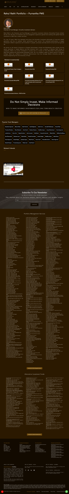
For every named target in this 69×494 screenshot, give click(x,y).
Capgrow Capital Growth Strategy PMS (12, 301)
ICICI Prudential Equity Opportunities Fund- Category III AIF (34, 397)
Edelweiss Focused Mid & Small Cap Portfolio (13, 335)
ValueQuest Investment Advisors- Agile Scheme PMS (54, 344)
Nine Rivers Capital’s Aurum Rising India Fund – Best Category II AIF (34, 416)
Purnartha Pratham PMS (51, 69)
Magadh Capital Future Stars (30, 271)
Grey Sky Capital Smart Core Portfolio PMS (33, 228)
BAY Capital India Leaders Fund (11, 414)
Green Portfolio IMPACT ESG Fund (31, 223)
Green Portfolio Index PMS (30, 224)
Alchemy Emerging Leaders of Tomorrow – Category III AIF (14, 393)
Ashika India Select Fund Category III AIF (12, 408)
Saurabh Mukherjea (49, 126)
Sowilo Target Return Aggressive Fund (52, 287)
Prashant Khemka (9, 130)
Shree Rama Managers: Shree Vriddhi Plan (52, 276)
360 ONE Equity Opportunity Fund (11, 380)
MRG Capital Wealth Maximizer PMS (31, 316)
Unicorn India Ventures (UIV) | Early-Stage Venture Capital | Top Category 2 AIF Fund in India (54, 411)
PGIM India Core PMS (29, 348)
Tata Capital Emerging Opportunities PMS (52, 302)
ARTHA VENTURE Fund (9, 406)
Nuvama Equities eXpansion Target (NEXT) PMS (33, 339)
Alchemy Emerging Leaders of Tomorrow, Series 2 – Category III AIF (14, 395)
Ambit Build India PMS (9, 261)
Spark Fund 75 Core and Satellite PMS (52, 288)
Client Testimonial (7, 450)
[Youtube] (34, 470)
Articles (21, 444)
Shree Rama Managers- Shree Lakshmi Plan (53, 275)
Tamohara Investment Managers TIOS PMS (52, 300)
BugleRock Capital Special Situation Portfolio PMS (14, 295)
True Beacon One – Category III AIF (51, 409)
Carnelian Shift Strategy (10, 309)
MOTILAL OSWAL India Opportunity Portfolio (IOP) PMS (34, 308)
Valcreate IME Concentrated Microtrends (52, 335)
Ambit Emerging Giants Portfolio (11, 264)
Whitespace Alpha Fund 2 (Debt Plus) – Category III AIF (54, 427)
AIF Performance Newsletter (25, 447)
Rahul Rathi (23, 136)
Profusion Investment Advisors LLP (51, 227)
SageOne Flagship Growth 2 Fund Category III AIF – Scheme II (54, 387)
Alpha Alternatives (9, 259)
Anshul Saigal (40, 136)
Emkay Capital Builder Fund (10, 341)
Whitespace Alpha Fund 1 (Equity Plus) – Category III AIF (54, 426)
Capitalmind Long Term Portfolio (11, 302)
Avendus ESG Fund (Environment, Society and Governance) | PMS (13, 283)
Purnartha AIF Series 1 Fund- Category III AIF (33, 424)
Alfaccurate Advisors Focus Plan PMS (12, 256)
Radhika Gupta (41, 130)
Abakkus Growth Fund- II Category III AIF (12, 389)
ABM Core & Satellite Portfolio (11, 226)
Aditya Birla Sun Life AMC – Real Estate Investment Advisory (14, 239)
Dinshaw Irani (17, 136)
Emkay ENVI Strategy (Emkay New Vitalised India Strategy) (13, 343)
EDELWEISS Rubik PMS (9, 337)
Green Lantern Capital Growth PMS (31, 220)
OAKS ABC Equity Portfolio (30, 340)
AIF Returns (37, 447)
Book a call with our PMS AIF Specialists (34, 113)
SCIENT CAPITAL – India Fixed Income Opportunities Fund (54, 394)
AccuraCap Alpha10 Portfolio (10, 228)
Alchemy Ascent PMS (9, 248)
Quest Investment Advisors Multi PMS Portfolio (53, 245)
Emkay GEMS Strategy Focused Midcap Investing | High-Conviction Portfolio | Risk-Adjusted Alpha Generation (14, 345)
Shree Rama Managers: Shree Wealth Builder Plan (54, 277)
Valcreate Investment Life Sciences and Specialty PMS (54, 338)
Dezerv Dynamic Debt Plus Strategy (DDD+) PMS (14, 328)
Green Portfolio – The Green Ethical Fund (32, 221)
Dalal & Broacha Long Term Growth (11, 327)
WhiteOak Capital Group (50, 356)
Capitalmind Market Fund (10, 303)
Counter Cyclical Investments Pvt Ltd (12, 325)
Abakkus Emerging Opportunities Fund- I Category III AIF (14, 387)
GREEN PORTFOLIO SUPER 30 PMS (31, 227)
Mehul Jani (25, 142)
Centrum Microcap (9, 317)
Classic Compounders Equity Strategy (12, 321)
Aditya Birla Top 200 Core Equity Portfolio (12, 242)
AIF (14, 6)
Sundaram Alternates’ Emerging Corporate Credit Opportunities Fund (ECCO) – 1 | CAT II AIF (54, 399)
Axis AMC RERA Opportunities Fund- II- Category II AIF (14, 413)
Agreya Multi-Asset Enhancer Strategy (12, 244)
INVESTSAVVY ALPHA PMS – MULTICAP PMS (33, 251)
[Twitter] (28, 470)
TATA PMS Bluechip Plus (50, 306)
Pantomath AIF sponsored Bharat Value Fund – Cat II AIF (33, 421)
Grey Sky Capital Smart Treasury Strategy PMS (33, 229)
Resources (33, 6)
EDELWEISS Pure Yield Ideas (10, 336)
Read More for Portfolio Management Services (34, 368)
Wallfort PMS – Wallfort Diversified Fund (52, 349)
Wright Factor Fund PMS (50, 359)
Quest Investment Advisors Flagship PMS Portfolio (54, 244)
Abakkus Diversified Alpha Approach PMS (12, 222)
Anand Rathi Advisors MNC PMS (11, 270)
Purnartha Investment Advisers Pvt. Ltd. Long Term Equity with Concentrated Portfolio (54, 232)
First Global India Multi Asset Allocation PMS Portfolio (14, 354)
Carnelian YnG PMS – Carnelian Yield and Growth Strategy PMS (14, 311)
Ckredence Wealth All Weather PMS (12, 320)
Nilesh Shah (52, 133)
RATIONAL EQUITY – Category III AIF (52, 380)
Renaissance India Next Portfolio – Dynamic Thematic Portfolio (54, 250)
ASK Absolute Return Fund (10, 409)
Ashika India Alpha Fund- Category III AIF (12, 407)
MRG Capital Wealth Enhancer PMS (31, 315)
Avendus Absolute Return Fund (11, 411)
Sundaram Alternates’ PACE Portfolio (52, 294)
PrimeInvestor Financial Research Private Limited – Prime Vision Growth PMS (54, 223)
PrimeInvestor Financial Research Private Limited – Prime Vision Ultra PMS (54, 225)
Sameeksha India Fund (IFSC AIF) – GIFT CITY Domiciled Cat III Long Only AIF (53, 391)
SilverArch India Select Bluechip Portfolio (52, 280)
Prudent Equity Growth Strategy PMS (52, 229)
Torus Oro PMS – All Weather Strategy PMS (53, 313)
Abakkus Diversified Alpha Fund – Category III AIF (14, 385)
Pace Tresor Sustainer (29, 345)
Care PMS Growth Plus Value (10, 305)
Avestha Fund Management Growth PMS (12, 284)
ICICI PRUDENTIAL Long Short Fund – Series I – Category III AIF (33, 399)
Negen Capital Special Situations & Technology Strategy (33, 321)
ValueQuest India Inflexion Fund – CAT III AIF (53, 415)
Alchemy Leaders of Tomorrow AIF (11, 400)
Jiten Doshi (25, 130)
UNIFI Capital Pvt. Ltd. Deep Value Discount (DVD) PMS (54, 327)
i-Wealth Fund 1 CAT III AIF (30, 392)
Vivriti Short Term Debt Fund (50, 421)
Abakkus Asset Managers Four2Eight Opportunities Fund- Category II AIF (14, 384)
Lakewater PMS (28, 270)
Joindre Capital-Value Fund (30, 257)
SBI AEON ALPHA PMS (49, 270)
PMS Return (37, 446)
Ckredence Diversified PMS (10, 319)
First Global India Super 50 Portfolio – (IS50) (13, 355)
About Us (5, 445)
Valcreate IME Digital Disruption (51, 336)
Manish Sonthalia (32, 136)
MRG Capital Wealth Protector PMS (31, 317)
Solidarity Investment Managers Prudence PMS (53, 285)
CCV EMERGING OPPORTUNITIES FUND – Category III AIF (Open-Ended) (14, 420)
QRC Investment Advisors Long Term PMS (52, 243)
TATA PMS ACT (48, 304)
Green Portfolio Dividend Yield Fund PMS (32, 222)
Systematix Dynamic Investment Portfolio (52, 298)
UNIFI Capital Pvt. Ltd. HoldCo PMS (51, 329)
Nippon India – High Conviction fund (32, 327)
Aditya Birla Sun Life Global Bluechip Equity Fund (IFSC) (14, 241)
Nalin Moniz (56, 136)
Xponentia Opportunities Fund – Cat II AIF (52, 428)
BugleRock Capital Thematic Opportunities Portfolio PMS (14, 297)
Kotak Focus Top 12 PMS (30, 262)
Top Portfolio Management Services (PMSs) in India (40, 450)
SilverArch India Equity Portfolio (51, 278)
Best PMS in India (7, 447)
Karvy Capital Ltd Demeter (30, 259)
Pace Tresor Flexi (29, 341)
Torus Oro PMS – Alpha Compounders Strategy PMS (54, 314)
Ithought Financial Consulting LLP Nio (32, 252)
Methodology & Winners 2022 (56, 457)
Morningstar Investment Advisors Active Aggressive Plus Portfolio (34, 298)
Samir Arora (40, 126)
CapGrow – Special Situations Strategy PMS (13, 300)
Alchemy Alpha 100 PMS (10, 246)
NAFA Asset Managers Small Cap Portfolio (32, 319)
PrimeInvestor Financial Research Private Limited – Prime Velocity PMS (54, 219)
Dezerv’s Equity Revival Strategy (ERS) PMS (13, 329)
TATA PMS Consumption (50, 307)
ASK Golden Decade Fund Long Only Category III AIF (14, 410)
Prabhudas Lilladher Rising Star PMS (31, 357)
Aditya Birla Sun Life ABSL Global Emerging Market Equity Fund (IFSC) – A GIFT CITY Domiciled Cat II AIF (14, 391)
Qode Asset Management (50, 242)
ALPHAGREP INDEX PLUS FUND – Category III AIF (14, 401)
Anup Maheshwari (50, 130)
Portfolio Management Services (40, 444)
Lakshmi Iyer (8, 133)
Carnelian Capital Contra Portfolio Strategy (13, 308)
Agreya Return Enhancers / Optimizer (12, 245)
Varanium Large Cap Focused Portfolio (52, 346)
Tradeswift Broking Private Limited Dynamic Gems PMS (54, 315)
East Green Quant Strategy (10, 334)
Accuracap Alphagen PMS (10, 229)
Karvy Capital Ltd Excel (29, 260)
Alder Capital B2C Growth (10, 253)
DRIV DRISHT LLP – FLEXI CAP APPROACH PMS (13, 332)
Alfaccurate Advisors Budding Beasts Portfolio (13, 255)
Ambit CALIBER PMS (9, 262)
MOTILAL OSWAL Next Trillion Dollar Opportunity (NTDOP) (34, 313)
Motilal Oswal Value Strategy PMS (31, 314)
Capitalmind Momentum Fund (11, 304)
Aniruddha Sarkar (46, 139)
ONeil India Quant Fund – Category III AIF (32, 419)
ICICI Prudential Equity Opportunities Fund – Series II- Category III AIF (34, 396)
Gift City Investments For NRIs (40, 451)
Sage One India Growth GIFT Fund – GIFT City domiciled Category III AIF (53, 385)
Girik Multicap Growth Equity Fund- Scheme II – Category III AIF (33, 389)
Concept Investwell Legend (10, 323)
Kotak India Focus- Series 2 (30, 264)
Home (5, 444)
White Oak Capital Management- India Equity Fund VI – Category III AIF (54, 424)
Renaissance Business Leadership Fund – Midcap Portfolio (53, 247)
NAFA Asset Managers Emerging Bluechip (32, 318)
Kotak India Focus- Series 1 (30, 263)
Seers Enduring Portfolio (50, 272)
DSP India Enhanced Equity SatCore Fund (12, 426)
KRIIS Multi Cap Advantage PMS (31, 268)
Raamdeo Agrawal (9, 126)
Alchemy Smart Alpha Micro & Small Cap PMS (13, 252)
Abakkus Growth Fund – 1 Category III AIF (12, 388)
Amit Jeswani (29, 133)
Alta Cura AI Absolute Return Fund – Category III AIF (14, 403)
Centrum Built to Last (9, 312)
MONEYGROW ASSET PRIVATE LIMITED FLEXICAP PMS (35, 293)
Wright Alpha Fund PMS (50, 357)
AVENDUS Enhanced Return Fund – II (12, 412)
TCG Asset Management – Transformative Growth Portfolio (54, 310)
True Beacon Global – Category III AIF (52, 408)
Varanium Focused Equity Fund (51, 419)
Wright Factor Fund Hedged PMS (51, 358)
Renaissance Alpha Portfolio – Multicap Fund (53, 246)
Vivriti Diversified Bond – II (50, 420)
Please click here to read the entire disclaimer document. (12, 488)
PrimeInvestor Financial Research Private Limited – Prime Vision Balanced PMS (54, 221)
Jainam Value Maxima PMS (30, 256)
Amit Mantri (31, 142)
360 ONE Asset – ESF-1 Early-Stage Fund (12, 379)
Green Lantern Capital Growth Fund (31, 219)
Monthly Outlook (22, 451)
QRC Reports (22, 449)
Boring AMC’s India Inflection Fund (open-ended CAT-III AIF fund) (15, 416)
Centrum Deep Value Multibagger (11, 314)
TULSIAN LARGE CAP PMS (50, 318)
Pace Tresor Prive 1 (29, 343)
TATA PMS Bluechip (49, 305)
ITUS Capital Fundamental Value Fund (32, 255)
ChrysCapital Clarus (9, 318)
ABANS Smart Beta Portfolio (10, 225)
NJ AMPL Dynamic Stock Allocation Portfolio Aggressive (33, 332)
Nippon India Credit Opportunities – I (32, 418)
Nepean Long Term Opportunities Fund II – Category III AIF (34, 414)
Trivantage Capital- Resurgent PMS (51, 317)
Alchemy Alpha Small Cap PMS (11, 247)
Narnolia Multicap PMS (29, 320)
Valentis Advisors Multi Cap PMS (51, 339)
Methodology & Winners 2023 (56, 454)
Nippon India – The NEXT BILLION (31, 417)
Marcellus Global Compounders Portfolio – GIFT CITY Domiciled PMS (34, 276)
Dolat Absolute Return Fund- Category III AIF (13, 425)
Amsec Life (8, 268)
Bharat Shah (17, 126)
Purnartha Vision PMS (30, 69)
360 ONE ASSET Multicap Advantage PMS (12, 218)
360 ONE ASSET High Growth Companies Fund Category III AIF (13, 378)
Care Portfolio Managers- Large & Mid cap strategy (14, 306)
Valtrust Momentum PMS (50, 342)
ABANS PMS (8, 224)
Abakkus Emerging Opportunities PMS (12, 223)
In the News (6, 449)
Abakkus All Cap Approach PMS (11, 221)
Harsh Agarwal (59, 130)
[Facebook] (26, 470)
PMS (10, 6)
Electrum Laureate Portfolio (10, 339)
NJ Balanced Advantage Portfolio (31, 337)
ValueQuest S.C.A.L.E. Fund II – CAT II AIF (52, 416)
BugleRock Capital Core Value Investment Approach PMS (14, 294)
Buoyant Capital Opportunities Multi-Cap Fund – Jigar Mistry (14, 299)
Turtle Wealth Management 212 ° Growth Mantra (53, 320)
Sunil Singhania (33, 126)
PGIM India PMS (28, 349)
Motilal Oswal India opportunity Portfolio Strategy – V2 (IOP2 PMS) (34, 310)
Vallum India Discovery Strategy (51, 341)
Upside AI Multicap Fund (50, 333)
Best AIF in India (6, 446)
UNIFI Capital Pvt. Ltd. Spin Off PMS (51, 331)
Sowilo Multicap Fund (49, 286)
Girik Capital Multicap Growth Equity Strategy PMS (14, 357)
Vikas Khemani (18, 130)
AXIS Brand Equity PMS (10, 285)
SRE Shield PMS (48, 290)
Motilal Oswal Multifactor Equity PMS (32, 311)
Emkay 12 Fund (8, 340)
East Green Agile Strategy (10, 333)
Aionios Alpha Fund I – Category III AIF (12, 392)
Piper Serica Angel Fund (30, 422)
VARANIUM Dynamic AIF (50, 418)
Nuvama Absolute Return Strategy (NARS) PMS (33, 338)
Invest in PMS (6, 448)
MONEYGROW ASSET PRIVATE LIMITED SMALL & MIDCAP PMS (34, 294)
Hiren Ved (14, 133)
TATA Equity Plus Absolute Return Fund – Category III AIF (54, 407)
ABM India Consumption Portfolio (11, 227)
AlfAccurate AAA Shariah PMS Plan (11, 254)
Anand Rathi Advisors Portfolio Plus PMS (12, 271)
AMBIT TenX (8, 266)
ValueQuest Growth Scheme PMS (51, 343)
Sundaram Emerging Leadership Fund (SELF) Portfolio (54, 295)
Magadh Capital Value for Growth (31, 272)
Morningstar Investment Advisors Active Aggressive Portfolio (34, 300)
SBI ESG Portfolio (49, 271)
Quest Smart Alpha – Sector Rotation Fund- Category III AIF (54, 378)
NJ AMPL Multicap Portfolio (30, 336)
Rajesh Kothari (21, 133)
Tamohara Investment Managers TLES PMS (52, 301)
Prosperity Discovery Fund (50, 228)
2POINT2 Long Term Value (10, 217)
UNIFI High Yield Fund (49, 412)
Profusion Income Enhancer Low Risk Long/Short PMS (54, 226)
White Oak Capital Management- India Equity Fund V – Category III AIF (54, 422)
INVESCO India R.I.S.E (29, 250)
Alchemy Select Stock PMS (10, 250)
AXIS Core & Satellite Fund (10, 286)
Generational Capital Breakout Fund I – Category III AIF (34, 388)
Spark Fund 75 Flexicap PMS (50, 289)
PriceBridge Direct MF (29, 360)
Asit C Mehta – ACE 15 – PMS (10, 272)
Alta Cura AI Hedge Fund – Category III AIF (13, 404)
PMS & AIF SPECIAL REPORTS (25, 450)
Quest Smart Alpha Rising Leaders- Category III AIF (54, 379)
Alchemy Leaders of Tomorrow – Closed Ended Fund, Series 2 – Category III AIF (14, 399)
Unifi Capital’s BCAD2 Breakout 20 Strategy (53, 332)
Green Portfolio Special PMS (30, 226)
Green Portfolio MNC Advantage (31, 225)
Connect (57, 6)
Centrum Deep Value (9, 313)
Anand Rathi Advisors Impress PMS (11, 269)
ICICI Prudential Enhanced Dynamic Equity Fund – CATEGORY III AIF (34, 394)
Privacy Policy (53, 491)
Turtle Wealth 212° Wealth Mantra (51, 319)
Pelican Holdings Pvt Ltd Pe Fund (31, 346)
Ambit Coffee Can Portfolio (10, 263)
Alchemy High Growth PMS (10, 249)
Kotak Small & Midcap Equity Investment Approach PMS (34, 267)
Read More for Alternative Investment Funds (34, 434)
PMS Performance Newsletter (25, 446)
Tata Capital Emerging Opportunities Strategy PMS (54, 303)
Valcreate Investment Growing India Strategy (53, 337)
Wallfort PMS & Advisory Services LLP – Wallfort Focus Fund (54, 348)
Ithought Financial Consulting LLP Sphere (32, 253)
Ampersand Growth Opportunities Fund (12, 405)
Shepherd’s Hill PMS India (50, 274)
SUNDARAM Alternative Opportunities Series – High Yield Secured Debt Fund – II (54, 400)
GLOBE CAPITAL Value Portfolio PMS (32, 217)
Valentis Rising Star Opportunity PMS (52, 340)
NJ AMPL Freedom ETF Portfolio (31, 335)
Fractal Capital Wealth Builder (11, 356)
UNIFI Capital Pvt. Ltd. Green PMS (51, 328)
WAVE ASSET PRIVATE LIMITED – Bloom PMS (53, 350)
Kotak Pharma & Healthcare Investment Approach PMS (34, 265)
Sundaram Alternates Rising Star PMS (52, 292)
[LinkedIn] (31, 470)
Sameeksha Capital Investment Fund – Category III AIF (54, 390)
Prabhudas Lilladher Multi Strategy (31, 356)
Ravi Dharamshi (8, 136)
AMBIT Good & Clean (9, 265)
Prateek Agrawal (17, 142)
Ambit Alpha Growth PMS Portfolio (11, 260)
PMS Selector (37, 445)
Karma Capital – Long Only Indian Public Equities (33, 258)
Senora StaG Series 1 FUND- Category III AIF (53, 395)
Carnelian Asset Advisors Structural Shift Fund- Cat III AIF (14, 417)
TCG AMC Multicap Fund (50, 309)
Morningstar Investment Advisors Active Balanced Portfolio (34, 302)
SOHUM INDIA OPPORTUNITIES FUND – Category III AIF (54, 397)
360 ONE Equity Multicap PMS (11, 220)
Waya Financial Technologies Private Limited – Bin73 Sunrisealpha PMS (54, 351)
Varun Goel (38, 139)
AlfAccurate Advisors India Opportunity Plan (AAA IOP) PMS (14, 258)
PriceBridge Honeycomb (30, 361)
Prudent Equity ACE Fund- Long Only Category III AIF (34, 423)
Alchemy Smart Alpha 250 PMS (11, 251)
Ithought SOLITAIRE (29, 254)
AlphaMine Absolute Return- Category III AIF (13, 402)
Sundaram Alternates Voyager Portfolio (52, 293)
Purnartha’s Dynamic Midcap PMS (11, 80)
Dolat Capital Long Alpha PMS (11, 331)
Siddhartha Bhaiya (61, 133)
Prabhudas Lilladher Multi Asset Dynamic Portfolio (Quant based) (34, 355)
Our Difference (38, 448)
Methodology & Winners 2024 (56, 451)
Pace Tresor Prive (29, 342)
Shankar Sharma (33, 130)
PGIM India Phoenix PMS (30, 347)
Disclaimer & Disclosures (61, 491)
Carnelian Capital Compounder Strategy (12, 307)
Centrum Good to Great (10, 316)
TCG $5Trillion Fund (49, 308)
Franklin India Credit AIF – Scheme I (31, 387)
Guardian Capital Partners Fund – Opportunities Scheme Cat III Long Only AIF (33, 391)
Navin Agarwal (55, 139)
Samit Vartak (25, 126)
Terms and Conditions (45, 491)
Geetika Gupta (24, 139)
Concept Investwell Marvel (10, 324)
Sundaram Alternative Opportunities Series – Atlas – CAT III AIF (54, 402)
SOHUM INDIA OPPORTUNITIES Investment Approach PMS (54, 284)
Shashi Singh (16, 139)
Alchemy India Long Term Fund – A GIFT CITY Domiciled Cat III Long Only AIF (13, 397)
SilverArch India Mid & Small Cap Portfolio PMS (53, 279)
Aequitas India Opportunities (10, 243)
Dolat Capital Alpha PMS (10, 330)
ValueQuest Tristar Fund (50, 417)
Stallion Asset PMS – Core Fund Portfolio (52, 291)
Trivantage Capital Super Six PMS (51, 316)
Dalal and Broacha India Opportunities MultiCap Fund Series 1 (14, 424)
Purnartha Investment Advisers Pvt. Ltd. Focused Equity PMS (54, 231)
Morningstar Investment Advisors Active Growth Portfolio (33, 303)
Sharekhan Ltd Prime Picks (50, 273)
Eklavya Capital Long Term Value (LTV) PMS (13, 338)
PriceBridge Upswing (29, 362)
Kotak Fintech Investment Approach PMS (32, 261)
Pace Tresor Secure (29, 344)
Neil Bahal (36, 133)
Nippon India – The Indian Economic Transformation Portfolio (34, 328)
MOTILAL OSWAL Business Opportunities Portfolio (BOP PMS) (34, 305)
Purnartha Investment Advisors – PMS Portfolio (14, 93)
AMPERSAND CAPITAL (9, 267)
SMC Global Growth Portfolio (50, 282)
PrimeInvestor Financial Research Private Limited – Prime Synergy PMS (54, 218)
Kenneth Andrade (44, 133)
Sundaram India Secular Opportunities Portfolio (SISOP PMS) (54, 296)
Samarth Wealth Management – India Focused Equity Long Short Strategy (54, 388)
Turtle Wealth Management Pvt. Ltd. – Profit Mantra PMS (54, 321)
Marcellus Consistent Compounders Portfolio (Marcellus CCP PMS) (33, 274)
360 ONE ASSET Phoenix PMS (11, 219)
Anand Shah (57, 126)
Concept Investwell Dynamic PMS (11, 322)
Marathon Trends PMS (29, 273)
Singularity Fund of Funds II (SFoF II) (52, 281)
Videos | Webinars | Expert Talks (25, 445)
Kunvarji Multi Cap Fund (30, 269)
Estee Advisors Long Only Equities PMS (12, 353)
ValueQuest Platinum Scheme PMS (51, 345)
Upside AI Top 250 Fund (50, 334)
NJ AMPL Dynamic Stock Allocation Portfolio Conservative (33, 334)
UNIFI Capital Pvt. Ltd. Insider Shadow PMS (53, 330)
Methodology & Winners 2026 (56, 446)
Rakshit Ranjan (8, 142)
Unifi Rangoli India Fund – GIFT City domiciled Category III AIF (53, 414)
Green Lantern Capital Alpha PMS (31, 218)
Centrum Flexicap (9, 315)
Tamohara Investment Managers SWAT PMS (53, 299)
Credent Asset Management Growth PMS (12, 326)
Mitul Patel (31, 139)
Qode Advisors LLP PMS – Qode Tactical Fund (53, 241)
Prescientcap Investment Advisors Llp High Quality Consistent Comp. (34, 359)
